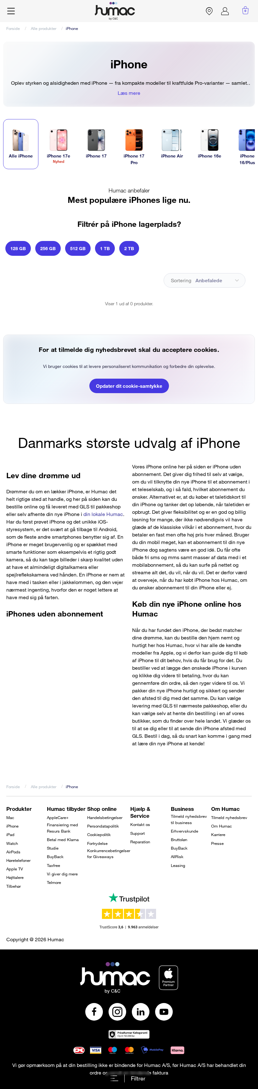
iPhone (12, 825)
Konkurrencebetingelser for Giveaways (108, 853)
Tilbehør (13, 886)
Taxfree (53, 865)
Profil (225, 11)
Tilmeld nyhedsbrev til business (189, 819)
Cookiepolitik (99, 834)
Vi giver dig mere (62, 873)
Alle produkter (43, 28)
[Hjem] (115, 11)
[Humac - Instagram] (117, 1012)
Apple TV (14, 868)
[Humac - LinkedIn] (140, 1012)
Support (137, 833)
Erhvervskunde (184, 831)
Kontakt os (140, 824)
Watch (12, 843)
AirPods (13, 851)
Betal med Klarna (63, 839)
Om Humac (221, 825)
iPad (10, 834)
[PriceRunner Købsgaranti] (129, 1034)
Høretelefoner (18, 860)
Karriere (218, 834)
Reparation (140, 841)
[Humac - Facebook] (94, 1012)
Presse (217, 843)
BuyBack (55, 856)
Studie (53, 848)
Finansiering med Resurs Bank (62, 828)
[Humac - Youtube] (164, 1012)
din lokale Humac (103, 514)
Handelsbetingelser (104, 817)
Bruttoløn (179, 839)
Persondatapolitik (103, 825)
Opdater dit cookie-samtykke (129, 386)
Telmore (54, 882)
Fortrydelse (97, 843)
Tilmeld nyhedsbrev (229, 817)
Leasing (178, 865)
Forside (13, 28)
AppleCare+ (58, 817)
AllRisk (177, 856)
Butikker (209, 11)
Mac (10, 817)
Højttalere (15, 877)
